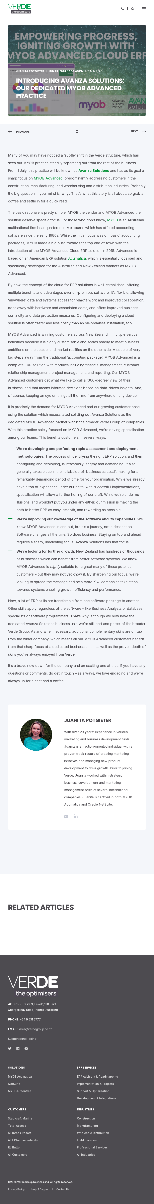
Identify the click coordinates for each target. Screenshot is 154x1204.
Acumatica (77, 258)
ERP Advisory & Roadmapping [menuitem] (97, 1076)
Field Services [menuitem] (87, 1140)
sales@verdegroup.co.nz (35, 1029)
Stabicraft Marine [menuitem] (20, 1118)
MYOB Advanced (48, 178)
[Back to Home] (19, 8)
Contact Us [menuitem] (62, 1189)
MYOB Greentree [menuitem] (19, 1091)
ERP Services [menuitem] (86, 1068)
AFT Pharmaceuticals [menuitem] (23, 1140)
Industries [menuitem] (85, 1109)
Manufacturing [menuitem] (87, 1125)
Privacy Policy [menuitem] (16, 1189)
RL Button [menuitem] (14, 1147)
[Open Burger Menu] (144, 8)
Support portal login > (22, 1038)
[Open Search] (132, 8)
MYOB (112, 220)
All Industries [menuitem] (86, 1154)
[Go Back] (77, 131)
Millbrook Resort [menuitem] (19, 1133)
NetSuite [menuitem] (14, 1083)
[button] (8, 1196)
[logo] (33, 986)
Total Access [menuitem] (17, 1125)
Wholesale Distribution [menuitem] (93, 1133)
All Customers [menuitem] (17, 1154)
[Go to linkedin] (74, 816)
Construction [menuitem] (86, 1118)
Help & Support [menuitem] (40, 1189)
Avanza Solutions (93, 170)
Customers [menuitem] (17, 1109)
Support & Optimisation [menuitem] (93, 1091)
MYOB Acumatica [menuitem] (20, 1076)
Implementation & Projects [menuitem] (95, 1083)
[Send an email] (67, 816)
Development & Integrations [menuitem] (96, 1098)
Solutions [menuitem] (16, 1068)
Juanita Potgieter (30, 71)
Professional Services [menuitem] (92, 1147)
